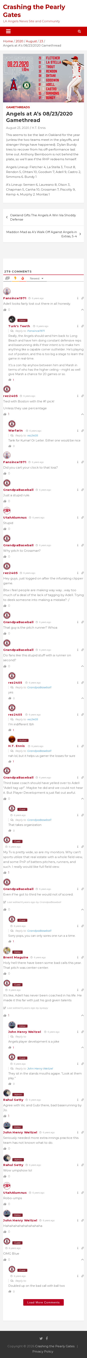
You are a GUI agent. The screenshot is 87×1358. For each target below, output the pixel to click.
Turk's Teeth (19, 326)
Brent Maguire (15, 957)
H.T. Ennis (39, 128)
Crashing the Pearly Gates (54, 1346)
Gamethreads (18, 107)
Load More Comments (43, 1302)
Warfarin (15, 430)
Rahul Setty (13, 1100)
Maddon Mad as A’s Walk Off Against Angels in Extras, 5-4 (41, 234)
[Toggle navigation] (8, 31)
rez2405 (10, 396)
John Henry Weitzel (24, 1032)
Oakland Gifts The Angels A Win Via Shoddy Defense (43, 217)
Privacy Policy (42, 1351)
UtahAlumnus (15, 517)
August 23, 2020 (17, 128)
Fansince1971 (14, 298)
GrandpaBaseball (18, 490)
